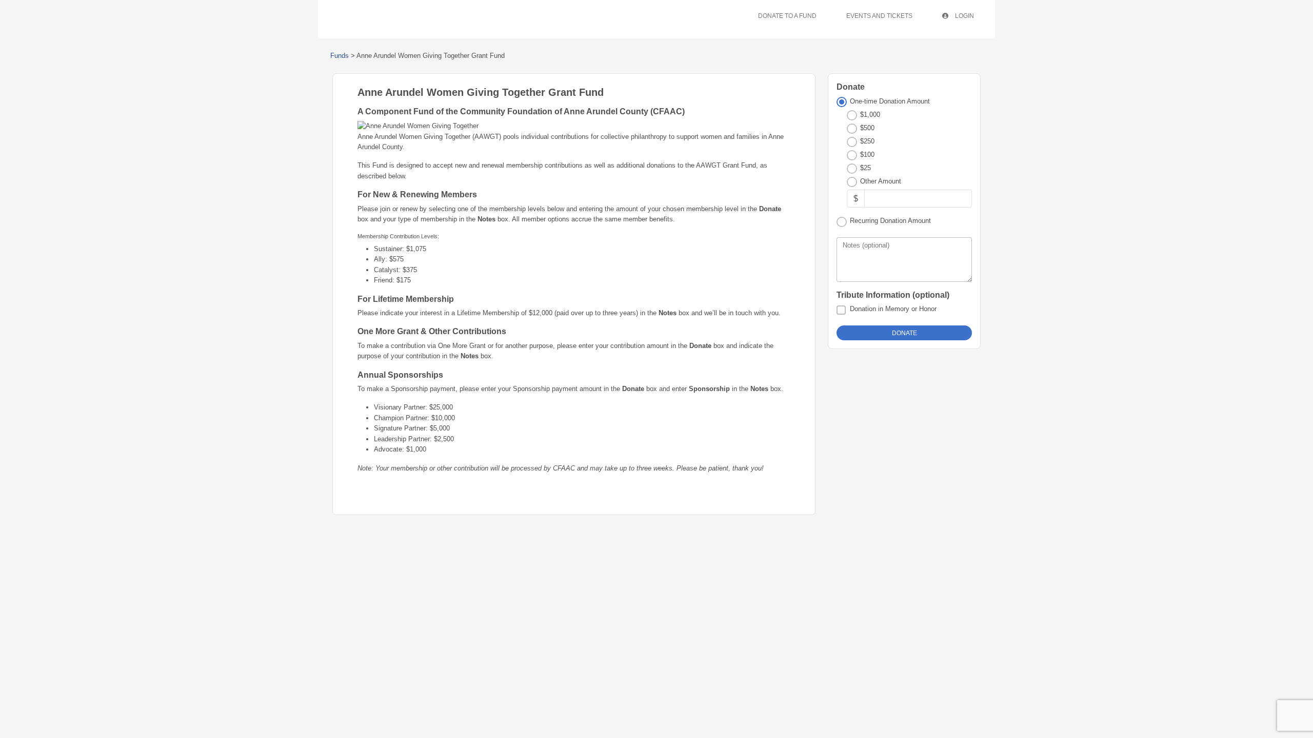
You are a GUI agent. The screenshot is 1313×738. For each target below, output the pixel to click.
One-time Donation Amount (890, 101)
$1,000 (870, 114)
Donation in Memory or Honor (893, 309)
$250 (867, 141)
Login (963, 15)
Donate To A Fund (787, 15)
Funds (339, 55)
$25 (865, 168)
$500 (867, 128)
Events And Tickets (879, 15)
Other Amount (880, 181)
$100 (867, 154)
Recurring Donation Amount (890, 220)
